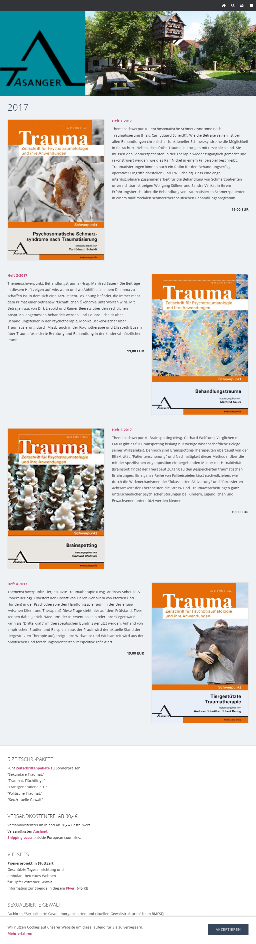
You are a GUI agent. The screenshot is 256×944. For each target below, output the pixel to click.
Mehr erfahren (20, 933)
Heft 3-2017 (122, 429)
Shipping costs (20, 837)
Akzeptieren (228, 929)
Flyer (70, 888)
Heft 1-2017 (122, 120)
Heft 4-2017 (17, 583)
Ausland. (40, 831)
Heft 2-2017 (17, 275)
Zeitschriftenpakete (33, 768)
